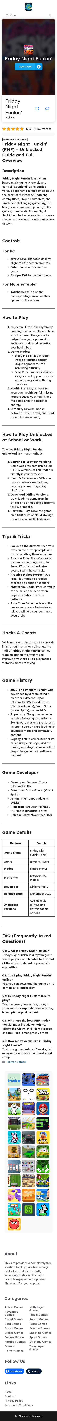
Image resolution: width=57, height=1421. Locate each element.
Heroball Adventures (14, 1225)
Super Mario (43, 1111)
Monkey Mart (14, 1212)
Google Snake (14, 1083)
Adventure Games (11, 1313)
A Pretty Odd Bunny (14, 1139)
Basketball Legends (28, 1110)
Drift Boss (43, 1097)
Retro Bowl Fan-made (14, 1180)
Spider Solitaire (14, 1169)
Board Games (14, 1319)
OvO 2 (28, 1098)
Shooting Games (40, 1333)
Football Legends (43, 1198)
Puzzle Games (38, 1314)
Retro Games (38, 1324)
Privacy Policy (14, 1400)
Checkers (28, 1185)
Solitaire (43, 1156)
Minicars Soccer (43, 1183)
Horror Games (16, 1062)
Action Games (14, 1307)
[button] (50, 15)
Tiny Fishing (43, 1140)
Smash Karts (43, 1083)
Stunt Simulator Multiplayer (28, 1151)
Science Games (39, 1328)
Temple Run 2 (14, 1155)
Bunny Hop (43, 1212)
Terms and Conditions (19, 1405)
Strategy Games (40, 1341)
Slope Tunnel (43, 1169)
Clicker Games (14, 1333)
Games (9, 1346)
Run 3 (28, 1084)
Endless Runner (14, 1337)
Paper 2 (14, 1199)
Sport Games (38, 1337)
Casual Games (14, 1328)
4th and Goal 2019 (14, 1124)
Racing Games (38, 1319)
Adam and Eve (28, 1198)
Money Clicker (28, 1212)
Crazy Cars (28, 1126)
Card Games (13, 1324)
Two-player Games (36, 1348)
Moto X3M (14, 1097)
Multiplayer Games (36, 1308)
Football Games (15, 1341)
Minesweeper (28, 1169)
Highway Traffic (28, 1140)
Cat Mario (13, 1111)
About (9, 1391)
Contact (10, 1396)
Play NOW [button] (25, 66)
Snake (43, 1127)
